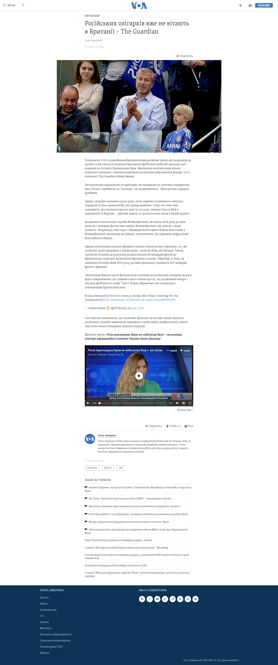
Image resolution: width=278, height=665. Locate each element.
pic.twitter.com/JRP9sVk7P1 (158, 300)
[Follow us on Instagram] (165, 599)
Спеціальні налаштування (55, 640)
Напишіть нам (48, 610)
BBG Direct (45, 628)
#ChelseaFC (133, 300)
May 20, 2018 (135, 308)
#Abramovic (117, 300)
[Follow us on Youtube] (157, 599)
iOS (42, 616)
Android (44, 622)
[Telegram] (240, 5)
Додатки (45, 653)
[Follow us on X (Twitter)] (150, 599)
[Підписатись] (195, 599)
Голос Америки (93, 40)
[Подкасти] (188, 599)
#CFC (106, 300)
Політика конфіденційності (56, 634)
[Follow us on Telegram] (173, 599)
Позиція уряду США (51, 647)
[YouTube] (250, 5)
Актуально (92, 16)
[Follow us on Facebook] (142, 599)
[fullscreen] (190, 403)
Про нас (44, 597)
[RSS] (180, 599)
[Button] (184, 56)
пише (186, 172)
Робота (43, 604)
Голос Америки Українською (107, 354)
